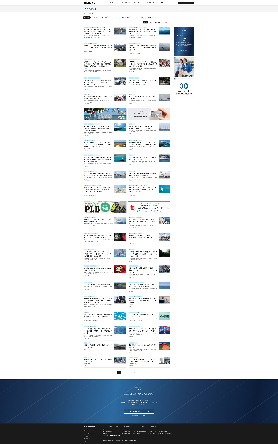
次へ (135, 372)
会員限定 (157, 22)
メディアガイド (106, 435)
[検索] (176, 3)
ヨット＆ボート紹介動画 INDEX (139, 431)
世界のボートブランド (152, 433)
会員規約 (131, 440)
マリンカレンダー (106, 433)
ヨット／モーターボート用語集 (164, 433)
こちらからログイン (143, 415)
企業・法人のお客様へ (115, 435)
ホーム (85, 13)
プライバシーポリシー (119, 440)
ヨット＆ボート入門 (152, 431)
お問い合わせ (110, 440)
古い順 (151, 22)
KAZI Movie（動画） (126, 431)
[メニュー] (172, 3)
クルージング (128, 3)
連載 (162, 3)
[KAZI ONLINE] (89, 426)
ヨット (105, 3)
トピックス (155, 3)
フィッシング (119, 3)
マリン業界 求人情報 (126, 433)
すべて (86, 17)
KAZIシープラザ (136, 433)
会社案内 (105, 440)
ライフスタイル (137, 3)
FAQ (135, 440)
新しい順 (145, 22)
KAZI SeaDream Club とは (108, 431)
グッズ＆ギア (147, 3)
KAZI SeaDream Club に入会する (139, 411)
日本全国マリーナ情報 (162, 431)
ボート (111, 3)
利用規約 (126, 440)
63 (130, 372)
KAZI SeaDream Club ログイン (186, 2)
